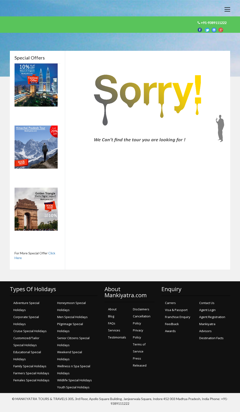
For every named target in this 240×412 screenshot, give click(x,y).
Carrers (170, 303)
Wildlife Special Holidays (74, 380)
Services (114, 330)
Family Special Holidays (29, 366)
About (112, 309)
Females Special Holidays (31, 380)
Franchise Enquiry (177, 317)
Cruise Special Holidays (30, 331)
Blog (111, 316)
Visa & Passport (176, 310)
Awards (170, 331)
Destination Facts (211, 338)
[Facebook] (200, 29)
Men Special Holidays (72, 317)
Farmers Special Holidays (31, 373)
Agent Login (207, 310)
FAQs (111, 323)
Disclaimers (141, 309)
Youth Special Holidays (73, 387)
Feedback (172, 324)
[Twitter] (208, 29)
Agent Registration (212, 317)
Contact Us (206, 303)
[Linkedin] (215, 29)
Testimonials (117, 337)
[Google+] (220, 29)
